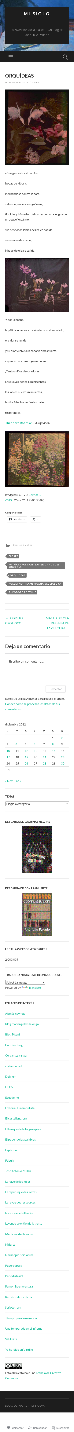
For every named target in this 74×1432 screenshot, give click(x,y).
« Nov (9, 781)
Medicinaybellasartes (19, 1234)
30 (62, 763)
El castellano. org (16, 1118)
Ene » (17, 781)
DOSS (9, 1087)
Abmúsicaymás (15, 1013)
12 (26, 750)
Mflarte (10, 1244)
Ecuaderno (12, 1097)
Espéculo (11, 1150)
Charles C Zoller (22, 544)
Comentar (56, 689)
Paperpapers (13, 1265)
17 (8, 757)
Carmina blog (14, 1045)
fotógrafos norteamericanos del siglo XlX (34, 565)
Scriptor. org (13, 1307)
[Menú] (11, 56)
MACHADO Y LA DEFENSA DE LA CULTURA (57, 623)
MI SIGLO (37, 13)
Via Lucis (11, 1339)
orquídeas (17, 575)
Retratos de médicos (18, 1297)
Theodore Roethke (18, 423)
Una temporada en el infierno (24, 1328)
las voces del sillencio (19, 1213)
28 (44, 763)
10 (8, 750)
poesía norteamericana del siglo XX (35, 583)
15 (53, 750)
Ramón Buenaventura (19, 1286)
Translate (34, 987)
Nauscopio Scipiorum (19, 1255)
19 (26, 757)
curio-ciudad (13, 1066)
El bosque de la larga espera (23, 1129)
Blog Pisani (12, 1034)
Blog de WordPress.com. (25, 1405)
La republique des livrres (21, 1192)
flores (13, 556)
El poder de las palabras (20, 1139)
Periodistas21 (14, 1276)
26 (26, 763)
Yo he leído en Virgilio (19, 1349)
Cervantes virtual (16, 1055)
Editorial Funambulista (20, 1108)
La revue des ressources (20, 1202)
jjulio (36, 82)
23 (62, 757)
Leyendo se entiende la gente (23, 1223)
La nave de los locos (18, 1181)
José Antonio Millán (18, 1171)
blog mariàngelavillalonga (22, 1024)
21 (44, 757)
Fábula (9, 1160)
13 (35, 750)
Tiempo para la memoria (21, 1318)
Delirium (10, 1076)
